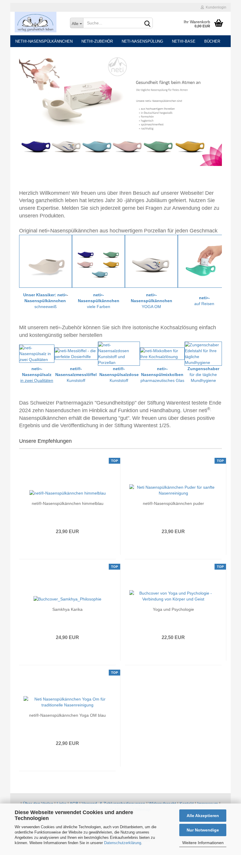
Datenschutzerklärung (122, 843)
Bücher (212, 41)
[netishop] (38, 22)
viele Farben (98, 306)
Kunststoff (76, 380)
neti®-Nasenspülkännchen (44, 41)
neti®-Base (183, 41)
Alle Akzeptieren (203, 815)
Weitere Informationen (203, 842)
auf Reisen (204, 303)
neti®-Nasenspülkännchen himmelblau (67, 503)
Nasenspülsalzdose (119, 374)
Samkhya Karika (67, 609)
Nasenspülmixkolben (162, 374)
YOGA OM (151, 306)
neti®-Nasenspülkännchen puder (173, 503)
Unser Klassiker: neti (44, 294)
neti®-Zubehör (97, 41)
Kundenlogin (215, 7)
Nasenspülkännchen (45, 300)
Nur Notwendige (203, 830)
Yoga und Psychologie (173, 609)
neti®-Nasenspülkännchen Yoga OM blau (67, 715)
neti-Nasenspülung (142, 41)
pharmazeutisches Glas (162, 380)
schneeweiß (45, 306)
